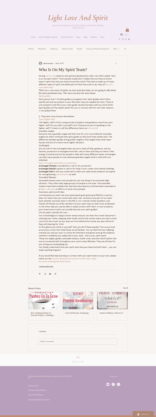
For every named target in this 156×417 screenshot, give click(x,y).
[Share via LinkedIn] (50, 274)
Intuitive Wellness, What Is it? (111, 313)
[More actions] (116, 63)
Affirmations (42, 49)
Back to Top (78, 361)
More (115, 49)
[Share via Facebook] (40, 274)
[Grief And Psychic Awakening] (78, 300)
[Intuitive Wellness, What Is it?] (112, 300)
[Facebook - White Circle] (113, 384)
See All (125, 288)
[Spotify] (129, 39)
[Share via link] (55, 274)
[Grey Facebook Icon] (119, 39)
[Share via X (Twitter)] (45, 274)
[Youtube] (108, 384)
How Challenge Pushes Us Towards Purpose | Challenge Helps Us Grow (42, 314)
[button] (127, 30)
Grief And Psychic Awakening (77, 313)
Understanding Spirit (46, 266)
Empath (79, 49)
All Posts (31, 49)
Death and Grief (67, 49)
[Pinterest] (126, 39)
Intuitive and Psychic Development (97, 49)
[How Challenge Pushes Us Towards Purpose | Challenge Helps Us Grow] (43, 300)
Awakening (54, 49)
